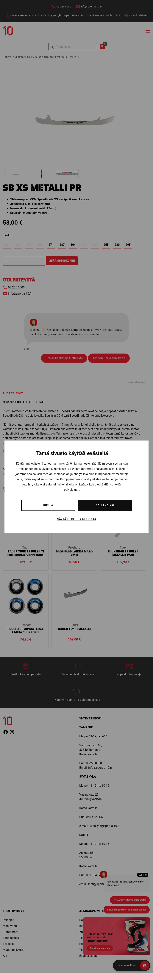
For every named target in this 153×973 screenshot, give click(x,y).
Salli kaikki (105, 505)
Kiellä (48, 505)
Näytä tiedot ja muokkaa (76, 519)
